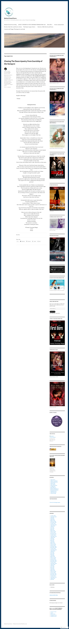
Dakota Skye (53, 483)
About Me (49, 24)
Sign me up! (52, 311)
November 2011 (53, 574)
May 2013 (52, 554)
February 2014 (53, 544)
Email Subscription (54, 301)
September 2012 (54, 563)
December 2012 (53, 560)
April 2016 (52, 519)
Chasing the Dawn (7, 77)
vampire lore (6, 84)
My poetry (9, 76)
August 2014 (53, 537)
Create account (53, 611)
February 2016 (53, 521)
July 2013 (52, 552)
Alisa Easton (53, 479)
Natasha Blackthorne (55, 488)
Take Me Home (53, 492)
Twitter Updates (53, 498)
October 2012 (53, 562)
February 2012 (53, 571)
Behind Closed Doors (10, 18)
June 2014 (52, 539)
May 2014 (52, 540)
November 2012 (53, 561)
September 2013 (54, 549)
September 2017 (54, 516)
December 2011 (53, 573)
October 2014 (53, 535)
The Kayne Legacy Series (29, 26)
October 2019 (53, 515)
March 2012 (53, 570)
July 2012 (52, 565)
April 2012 (52, 569)
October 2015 (53, 523)
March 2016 (53, 520)
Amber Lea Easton (54, 480)
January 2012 (53, 572)
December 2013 (53, 546)
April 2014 (52, 541)
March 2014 (53, 543)
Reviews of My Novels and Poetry (45, 26)
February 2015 (53, 531)
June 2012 (52, 566)
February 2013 (53, 557)
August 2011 (53, 578)
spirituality (6, 82)
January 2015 (53, 532)
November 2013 (53, 547)
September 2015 (54, 524)
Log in (52, 612)
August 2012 (53, 564)
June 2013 (52, 553)
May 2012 (52, 568)
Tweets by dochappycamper (55, 502)
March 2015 (53, 530)
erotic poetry (10, 79)
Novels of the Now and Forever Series (13, 26)
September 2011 (53, 577)
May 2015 (52, 529)
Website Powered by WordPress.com (20, 623)
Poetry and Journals (59, 24)
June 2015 (52, 528)
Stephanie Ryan (54, 491)
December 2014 (53, 533)
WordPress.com (53, 616)
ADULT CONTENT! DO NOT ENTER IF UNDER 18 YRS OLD (32, 24)
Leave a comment (7, 87)
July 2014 (52, 538)
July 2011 (52, 579)
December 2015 (53, 522)
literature (6, 81)
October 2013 (53, 548)
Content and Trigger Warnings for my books (14, 29)
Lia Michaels (53, 486)
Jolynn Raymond (54, 485)
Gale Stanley (53, 484)
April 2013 (52, 555)
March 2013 (53, 556)
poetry (9, 81)
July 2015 (52, 527)
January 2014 (53, 545)
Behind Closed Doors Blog (10, 24)
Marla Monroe (53, 487)
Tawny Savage (53, 493)
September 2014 (54, 536)
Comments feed (54, 615)
